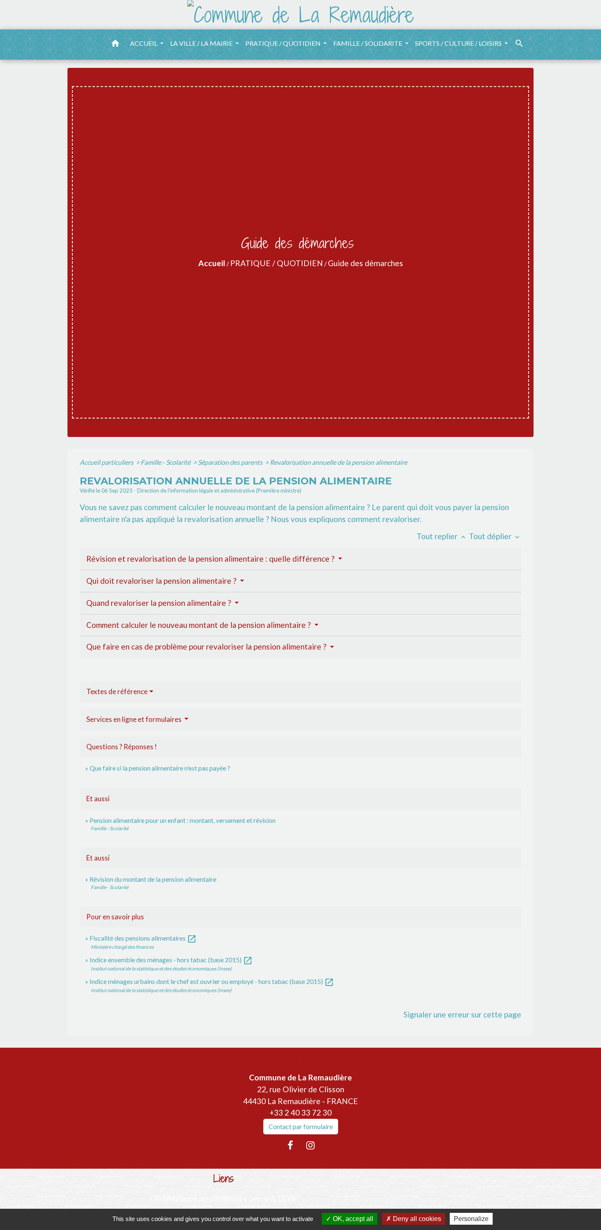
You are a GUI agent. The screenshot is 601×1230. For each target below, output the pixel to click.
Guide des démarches (365, 263)
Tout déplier (495, 536)
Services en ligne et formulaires (134, 719)
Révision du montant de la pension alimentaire (153, 879)
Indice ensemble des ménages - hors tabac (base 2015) (171, 959)
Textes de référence (117, 691)
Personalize (471, 1218)
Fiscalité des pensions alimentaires (143, 938)
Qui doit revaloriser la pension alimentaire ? (162, 580)
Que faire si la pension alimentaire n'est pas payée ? (160, 768)
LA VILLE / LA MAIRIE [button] (202, 43)
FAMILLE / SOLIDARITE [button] (368, 43)
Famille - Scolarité (166, 462)
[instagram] (311, 1145)
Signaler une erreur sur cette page (462, 1014)
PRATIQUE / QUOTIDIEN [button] (283, 43)
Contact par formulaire (301, 1126)
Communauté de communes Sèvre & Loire (223, 1198)
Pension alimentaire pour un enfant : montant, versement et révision (183, 820)
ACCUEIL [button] (144, 43)
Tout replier (442, 536)
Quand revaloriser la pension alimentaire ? (159, 602)
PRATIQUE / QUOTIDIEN (276, 263)
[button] (115, 44)
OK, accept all (352, 1218)
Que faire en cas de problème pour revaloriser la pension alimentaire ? (207, 646)
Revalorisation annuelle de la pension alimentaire (338, 462)
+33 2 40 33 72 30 (300, 1112)
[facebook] (290, 1145)
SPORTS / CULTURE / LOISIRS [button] (459, 43)
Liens (223, 1179)
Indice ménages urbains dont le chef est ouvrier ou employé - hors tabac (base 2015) (212, 981)
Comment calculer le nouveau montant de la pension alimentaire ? (199, 625)
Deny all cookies (416, 1218)
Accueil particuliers (107, 462)
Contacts (300, 1062)
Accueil (211, 263)
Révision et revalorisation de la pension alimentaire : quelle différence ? (211, 558)
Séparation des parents (231, 462)
